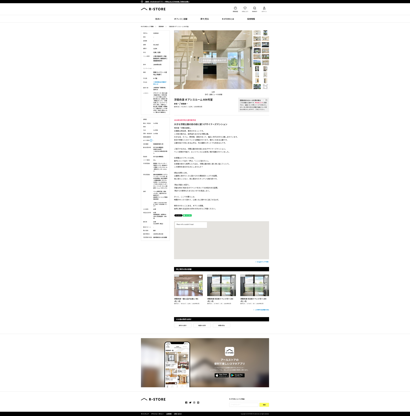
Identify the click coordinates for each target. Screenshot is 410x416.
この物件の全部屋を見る (262, 310)
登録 (264, 405)
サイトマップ (145, 414)
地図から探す (202, 325)
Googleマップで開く (263, 262)
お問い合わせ (178, 414)
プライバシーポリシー (157, 414)
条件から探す (183, 325)
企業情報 (168, 414)
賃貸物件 (161, 26)
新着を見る (221, 325)
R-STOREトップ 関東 (147, 26)
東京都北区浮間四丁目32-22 (160, 83)
